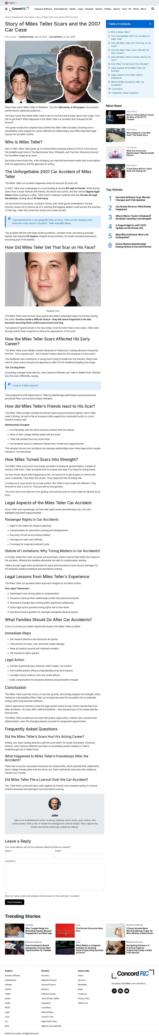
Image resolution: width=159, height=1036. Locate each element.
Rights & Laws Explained (51, 1026)
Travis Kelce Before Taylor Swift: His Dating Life (139, 169)
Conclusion (117, 89)
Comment (10, 861)
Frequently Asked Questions (125, 93)
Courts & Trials (47, 1017)
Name (8, 851)
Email (58, 851)
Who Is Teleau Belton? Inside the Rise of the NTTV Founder (140, 117)
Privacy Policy (84, 998)
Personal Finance (48, 985)
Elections (45, 989)
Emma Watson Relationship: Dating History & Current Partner (134, 245)
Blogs (80, 989)
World (7, 1008)
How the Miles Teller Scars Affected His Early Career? (130, 51)
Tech (78, 925)
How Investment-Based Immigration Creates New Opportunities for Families (38, 947)
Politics (8, 994)
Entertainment (17, 17)
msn (57, 311)
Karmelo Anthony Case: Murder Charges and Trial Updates (133, 198)
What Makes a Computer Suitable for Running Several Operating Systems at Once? (89, 949)
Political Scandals (48, 994)
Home (7, 17)
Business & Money (134, 925)
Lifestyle (29, 925)
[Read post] (14, 931)
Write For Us (83, 1003)
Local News (46, 1008)
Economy (45, 976)
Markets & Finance (134, 942)
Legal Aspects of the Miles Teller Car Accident (128, 69)
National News (47, 1012)
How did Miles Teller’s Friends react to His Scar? (131, 58)
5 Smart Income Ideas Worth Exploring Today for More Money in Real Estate (139, 930)
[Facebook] (120, 990)
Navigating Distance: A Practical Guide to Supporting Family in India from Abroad (139, 949)
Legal (7, 1012)
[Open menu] (6, 9)
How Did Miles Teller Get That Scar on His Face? (131, 44)
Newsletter (82, 985)
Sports (7, 998)
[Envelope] (126, 990)
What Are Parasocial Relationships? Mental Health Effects (140, 153)
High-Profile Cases (49, 1021)
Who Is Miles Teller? (120, 32)
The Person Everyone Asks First (89, 929)
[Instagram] (114, 990)
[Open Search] (153, 8)
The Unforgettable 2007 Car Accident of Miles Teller (130, 37)
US (6, 1021)
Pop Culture (30, 17)
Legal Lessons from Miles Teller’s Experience (126, 76)
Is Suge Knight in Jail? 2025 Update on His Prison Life (131, 226)
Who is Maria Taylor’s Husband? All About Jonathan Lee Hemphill (133, 217)
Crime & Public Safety (50, 998)
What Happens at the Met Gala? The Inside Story (138, 134)
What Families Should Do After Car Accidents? (127, 83)
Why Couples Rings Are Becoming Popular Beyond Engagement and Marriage (38, 930)
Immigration (46, 1003)
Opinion (8, 989)
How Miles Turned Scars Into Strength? (130, 64)
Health (7, 1003)
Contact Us (82, 994)
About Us (81, 980)
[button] (150, 24)
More (13, 1026)
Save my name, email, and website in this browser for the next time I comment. (42, 896)
